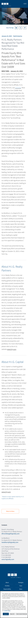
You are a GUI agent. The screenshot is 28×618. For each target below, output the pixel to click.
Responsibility (7, 589)
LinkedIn (16, 27)
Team (20, 586)
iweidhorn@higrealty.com (10, 542)
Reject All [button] (12, 614)
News (20, 589)
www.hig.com (11, 349)
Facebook (24, 27)
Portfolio (7, 586)
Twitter (20, 27)
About (7, 582)
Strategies (20, 582)
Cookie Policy (7, 610)
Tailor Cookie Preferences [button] (21, 614)
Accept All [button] (6, 614)
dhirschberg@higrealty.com (11, 534)
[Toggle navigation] (24, 4)
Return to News (10, 511)
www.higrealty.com (8, 559)
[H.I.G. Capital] (6, 4)
